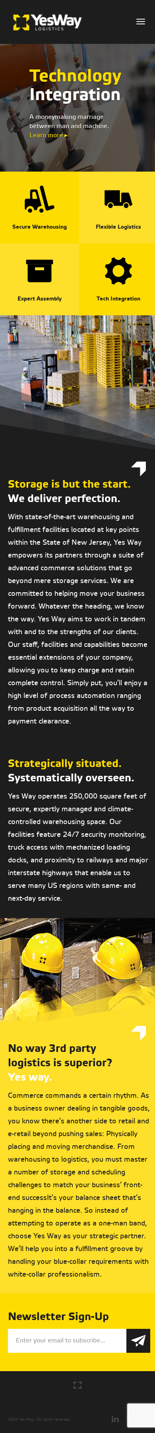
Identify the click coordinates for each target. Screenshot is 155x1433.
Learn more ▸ (48, 135)
